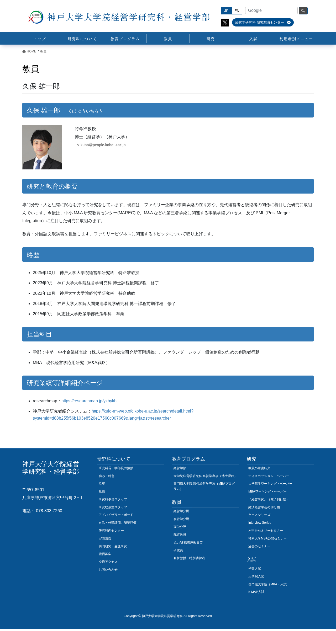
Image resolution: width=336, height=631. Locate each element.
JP (226, 11)
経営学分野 (181, 511)
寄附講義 (105, 538)
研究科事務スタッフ (113, 499)
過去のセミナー (259, 546)
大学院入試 (256, 576)
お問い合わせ (108, 569)
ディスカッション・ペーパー (268, 476)
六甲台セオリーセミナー (265, 530)
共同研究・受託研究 (113, 546)
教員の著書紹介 (259, 468)
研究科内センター (111, 530)
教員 (102, 491)
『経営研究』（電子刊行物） (268, 499)
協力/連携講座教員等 (188, 542)
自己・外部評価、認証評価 (117, 523)
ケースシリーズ (259, 515)
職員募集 (105, 554)
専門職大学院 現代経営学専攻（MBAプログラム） (204, 486)
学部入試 (254, 568)
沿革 (102, 483)
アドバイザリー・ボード (116, 515)
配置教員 (180, 535)
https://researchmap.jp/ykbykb (89, 401)
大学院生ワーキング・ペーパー (270, 483)
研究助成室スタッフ (113, 507)
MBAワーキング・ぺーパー (267, 491)
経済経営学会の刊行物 (264, 507)
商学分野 (180, 527)
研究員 (178, 550)
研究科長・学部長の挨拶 (116, 468)
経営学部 (180, 468)
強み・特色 (106, 476)
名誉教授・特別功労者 (189, 558)
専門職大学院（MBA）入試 (267, 584)
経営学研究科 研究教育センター (260, 22)
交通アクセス (108, 562)
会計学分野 (181, 519)
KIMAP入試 (256, 592)
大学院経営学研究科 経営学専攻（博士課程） (205, 476)
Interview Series (259, 523)
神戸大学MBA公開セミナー (267, 538)
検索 (303, 10)
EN (236, 11)
